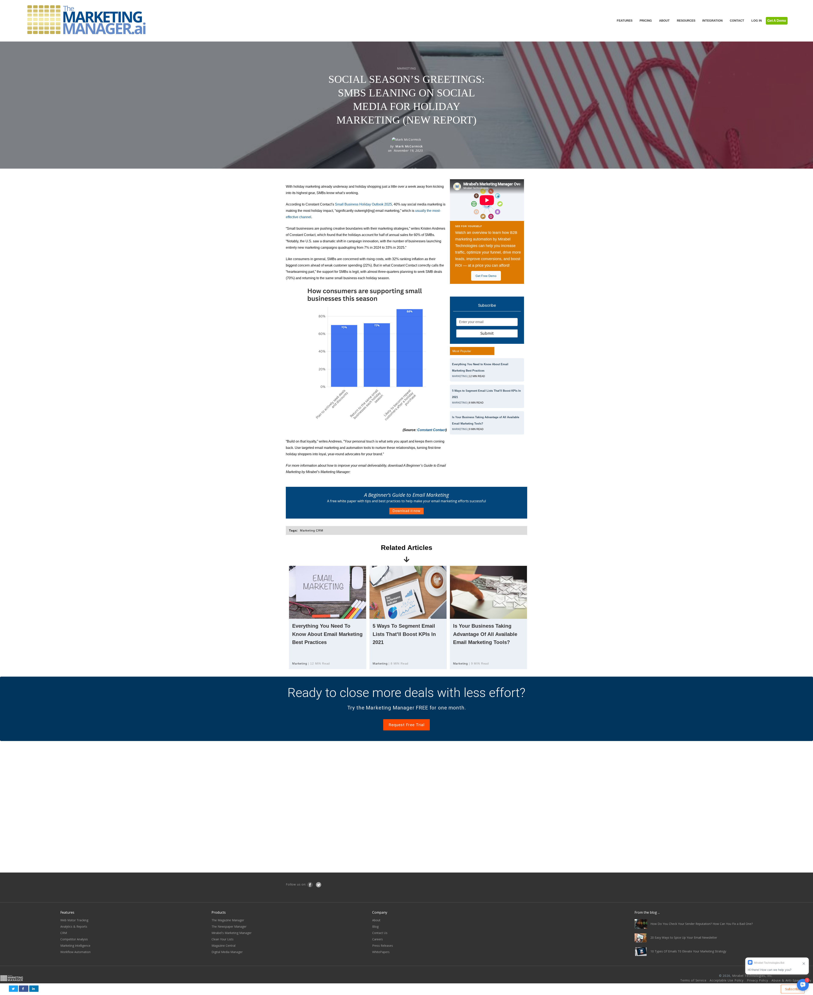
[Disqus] (406, 806)
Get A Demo (776, 20)
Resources (686, 20)
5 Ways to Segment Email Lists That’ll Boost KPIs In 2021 (404, 634)
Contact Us (379, 933)
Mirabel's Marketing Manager (232, 933)
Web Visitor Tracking (74, 920)
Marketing (459, 376)
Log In (756, 20)
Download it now (406, 511)
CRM (63, 933)
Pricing (646, 20)
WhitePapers (381, 952)
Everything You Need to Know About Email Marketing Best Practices (327, 634)
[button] (13, 988)
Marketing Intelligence (75, 946)
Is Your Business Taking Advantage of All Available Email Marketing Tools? (485, 634)
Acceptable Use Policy (727, 980)
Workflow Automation (75, 952)
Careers (377, 939)
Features (624, 20)
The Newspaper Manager (229, 926)
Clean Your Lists (223, 939)
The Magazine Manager (228, 920)
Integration (712, 20)
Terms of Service (693, 980)
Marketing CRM (311, 530)
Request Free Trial (406, 724)
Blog (375, 926)
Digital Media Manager (227, 952)
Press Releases (382, 946)
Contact (737, 20)
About (664, 20)
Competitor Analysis (74, 939)
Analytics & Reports (73, 926)
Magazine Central (223, 946)
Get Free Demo (486, 276)
